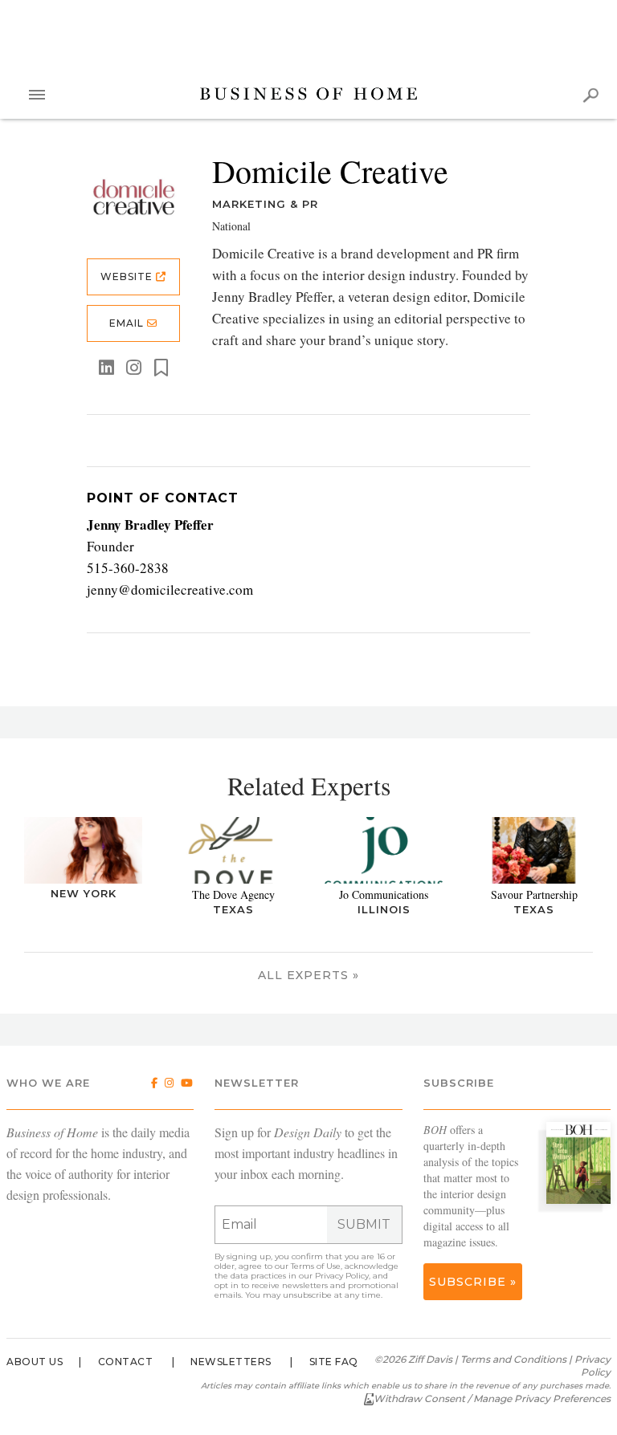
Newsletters (231, 1362)
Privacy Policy (342, 1275)
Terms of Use (316, 1266)
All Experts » (308, 975)
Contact (125, 1362)
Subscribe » (473, 1281)
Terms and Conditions (513, 1359)
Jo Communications (383, 894)
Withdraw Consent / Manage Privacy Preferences (492, 1398)
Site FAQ (333, 1362)
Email (128, 323)
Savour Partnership (534, 894)
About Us (34, 1362)
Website (128, 276)
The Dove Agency (233, 894)
